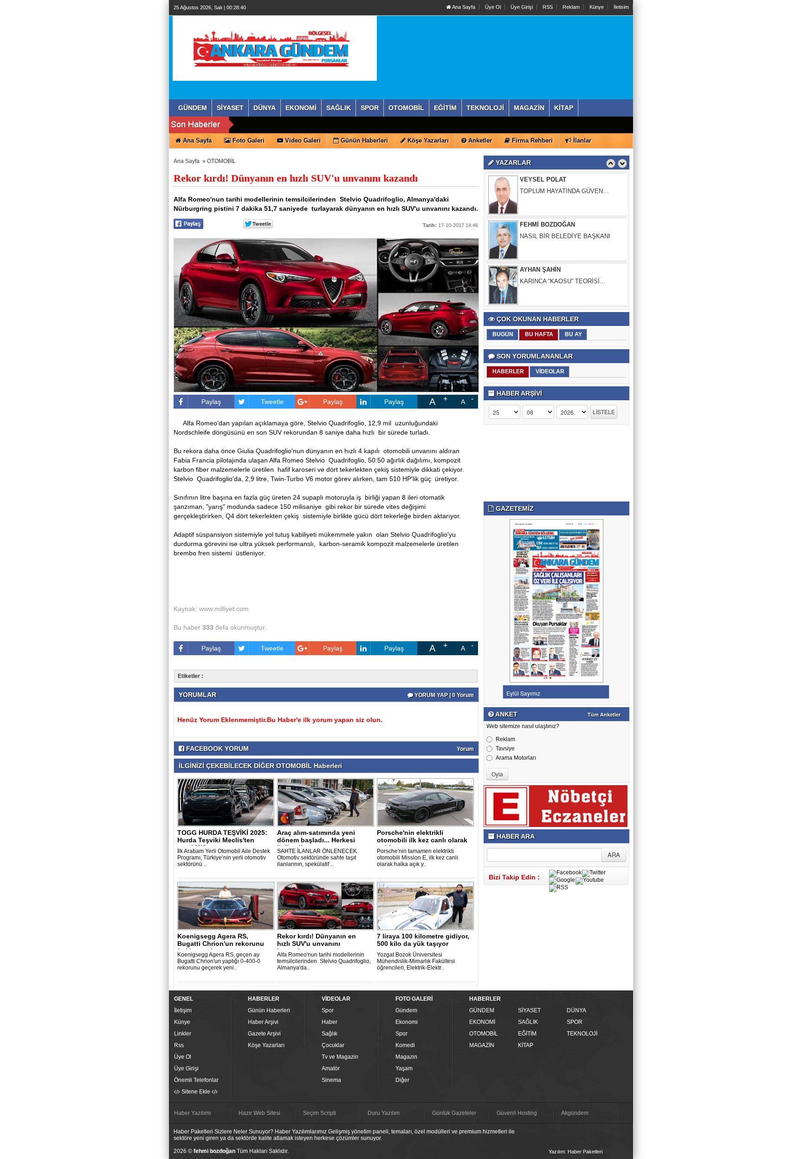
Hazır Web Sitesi (259, 1113)
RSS (548, 7)
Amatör (331, 1068)
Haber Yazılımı (192, 1113)
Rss (179, 1045)
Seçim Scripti (319, 1113)
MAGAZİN (481, 1045)
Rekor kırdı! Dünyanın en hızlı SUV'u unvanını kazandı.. (316, 943)
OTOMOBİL (221, 161)
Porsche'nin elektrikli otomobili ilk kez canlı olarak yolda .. (422, 840)
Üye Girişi (522, 7)
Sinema (331, 1080)
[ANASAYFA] (275, 48)
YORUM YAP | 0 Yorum (443, 695)
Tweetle (272, 401)
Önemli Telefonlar (196, 1080)
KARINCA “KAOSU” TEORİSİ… (563, 240)
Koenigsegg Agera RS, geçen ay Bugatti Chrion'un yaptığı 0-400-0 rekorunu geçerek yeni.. (218, 961)
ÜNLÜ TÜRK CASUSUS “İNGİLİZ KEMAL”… (565, 289)
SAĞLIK (528, 1022)
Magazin (406, 1057)
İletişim (183, 1010)
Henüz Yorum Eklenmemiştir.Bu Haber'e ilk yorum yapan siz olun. (279, 719)
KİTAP (525, 1045)
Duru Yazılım (384, 1113)
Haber (329, 1022)
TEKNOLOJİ (582, 1033)
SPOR (574, 1022)
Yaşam (404, 1068)
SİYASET (529, 1010)
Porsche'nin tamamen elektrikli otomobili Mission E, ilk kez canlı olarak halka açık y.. (417, 857)
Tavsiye (505, 748)
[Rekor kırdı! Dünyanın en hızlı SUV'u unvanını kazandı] (327, 905)
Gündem (406, 1010)
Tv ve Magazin (340, 1057)
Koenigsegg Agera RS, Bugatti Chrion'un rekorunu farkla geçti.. (220, 943)
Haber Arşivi (263, 1022)
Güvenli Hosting (517, 1113)
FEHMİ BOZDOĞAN (547, 183)
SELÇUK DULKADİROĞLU (557, 273)
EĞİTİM (527, 1033)
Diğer (402, 1080)
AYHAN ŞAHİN (540, 228)
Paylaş (211, 401)
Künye (596, 7)
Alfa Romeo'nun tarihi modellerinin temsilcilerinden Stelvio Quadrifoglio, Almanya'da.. (324, 961)
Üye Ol (493, 7)
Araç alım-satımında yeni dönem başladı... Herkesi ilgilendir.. (316, 840)
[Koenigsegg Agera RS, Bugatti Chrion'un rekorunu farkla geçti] (227, 905)
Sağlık (329, 1033)
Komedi (405, 1045)
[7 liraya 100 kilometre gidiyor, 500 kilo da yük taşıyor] (427, 905)
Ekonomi (406, 1022)
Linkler (182, 1033)
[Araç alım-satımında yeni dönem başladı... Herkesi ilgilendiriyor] (327, 802)
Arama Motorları (516, 758)
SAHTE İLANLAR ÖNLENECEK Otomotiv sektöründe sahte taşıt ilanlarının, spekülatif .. (317, 857)
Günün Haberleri (269, 1010)
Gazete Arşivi (264, 1033)
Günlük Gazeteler (454, 1113)
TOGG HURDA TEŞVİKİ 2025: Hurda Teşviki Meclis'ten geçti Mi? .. (222, 840)
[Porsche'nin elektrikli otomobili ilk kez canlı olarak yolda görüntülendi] (427, 802)
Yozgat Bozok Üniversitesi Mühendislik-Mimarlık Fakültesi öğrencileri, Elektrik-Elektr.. (416, 961)
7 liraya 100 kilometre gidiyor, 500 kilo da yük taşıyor (423, 939)
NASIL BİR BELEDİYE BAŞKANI (565, 195)
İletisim (621, 7)
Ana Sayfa (463, 7)
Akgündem (575, 1113)
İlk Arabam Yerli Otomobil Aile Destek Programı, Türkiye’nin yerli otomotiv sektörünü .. (223, 857)
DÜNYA (576, 1010)
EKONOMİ (482, 1022)
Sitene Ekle (196, 1091)
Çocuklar (333, 1045)
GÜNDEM (481, 1010)
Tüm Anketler (604, 714)
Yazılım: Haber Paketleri (575, 1151)
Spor (328, 1010)
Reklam (571, 7)
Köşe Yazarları (266, 1045)
